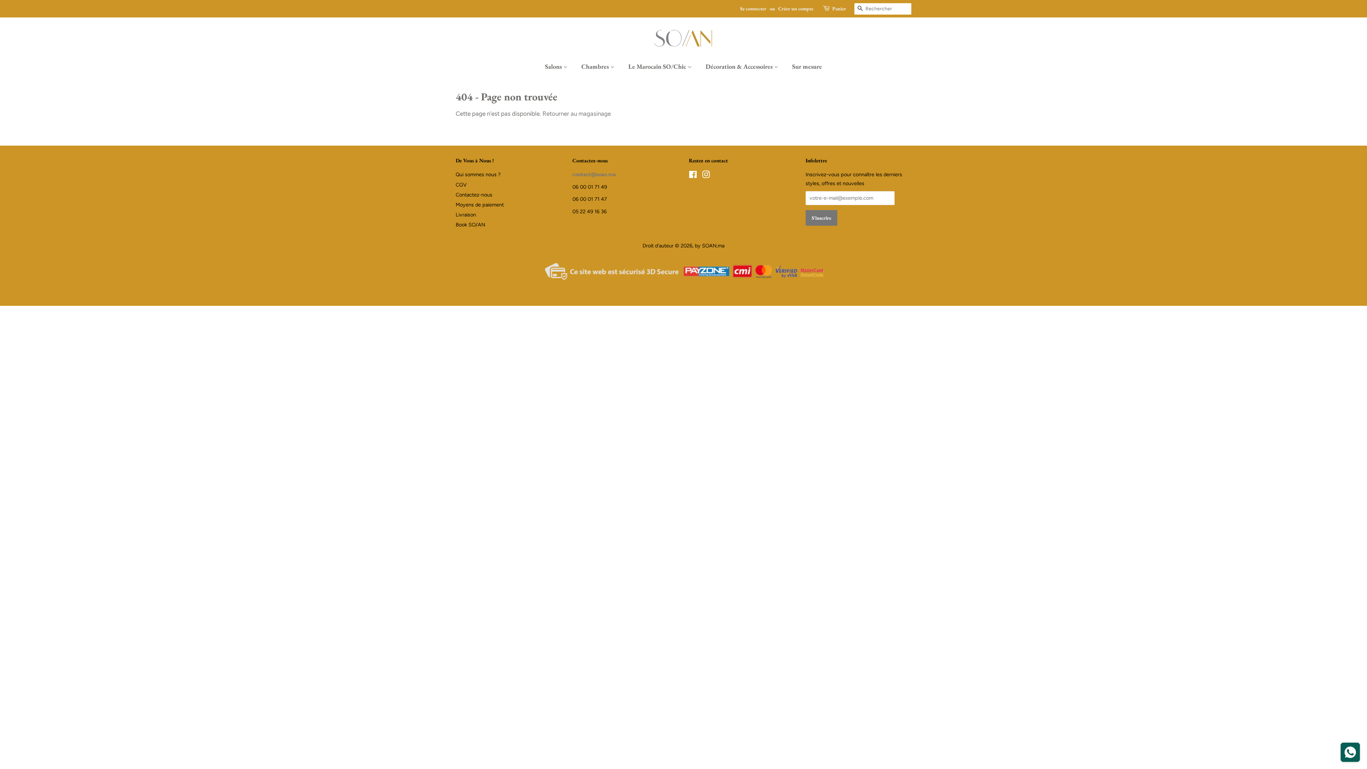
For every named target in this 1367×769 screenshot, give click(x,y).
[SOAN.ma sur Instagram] (706, 176)
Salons (554, 66)
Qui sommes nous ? (478, 174)
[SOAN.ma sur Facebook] (693, 176)
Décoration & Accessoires (740, 66)
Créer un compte (795, 8)
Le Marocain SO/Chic (657, 66)
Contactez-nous (474, 195)
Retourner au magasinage (577, 113)
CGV (461, 185)
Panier (839, 8)
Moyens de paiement (480, 205)
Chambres (595, 66)
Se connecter (753, 8)
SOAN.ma (713, 245)
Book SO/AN (470, 224)
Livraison (466, 214)
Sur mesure (807, 66)
